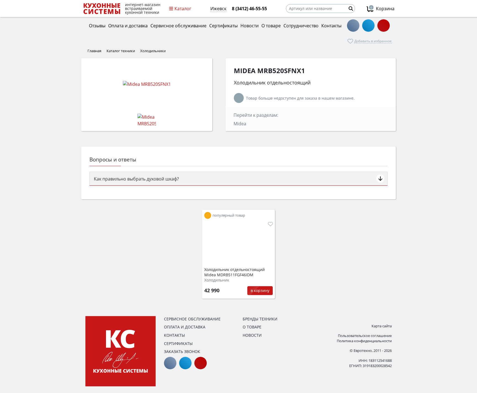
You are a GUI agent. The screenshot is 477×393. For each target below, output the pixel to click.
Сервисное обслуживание (192, 319)
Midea (240, 124)
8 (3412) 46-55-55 (249, 8)
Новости (252, 335)
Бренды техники (260, 319)
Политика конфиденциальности (364, 340)
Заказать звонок (182, 351)
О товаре (252, 327)
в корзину (260, 290)
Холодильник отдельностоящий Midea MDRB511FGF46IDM (234, 272)
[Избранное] (270, 224)
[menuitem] (207, 215)
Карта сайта (382, 325)
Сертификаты (178, 343)
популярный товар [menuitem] (229, 215)
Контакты (174, 335)
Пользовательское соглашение (365, 335)
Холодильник (216, 280)
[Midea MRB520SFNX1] (147, 83)
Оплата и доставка (184, 327)
